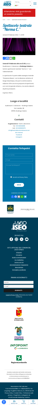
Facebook (19, 135)
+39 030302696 (20, 126)
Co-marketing (19, 260)
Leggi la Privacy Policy (12, 295)
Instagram (19, 137)
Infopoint (19, 252)
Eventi (8, 19)
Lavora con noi (19, 262)
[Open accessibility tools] (4, 402)
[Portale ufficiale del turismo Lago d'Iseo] (7, 3)
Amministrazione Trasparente (19, 265)
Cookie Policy (18, 393)
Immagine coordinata (19, 270)
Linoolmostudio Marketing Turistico (19, 397)
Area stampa (19, 267)
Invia (19, 185)
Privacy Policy (23, 177)
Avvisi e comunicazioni (19, 257)
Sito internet (19, 132)
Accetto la (20, 177)
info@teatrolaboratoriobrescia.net (19, 130)
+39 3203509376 (20, 128)
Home (4, 19)
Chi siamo (19, 255)
